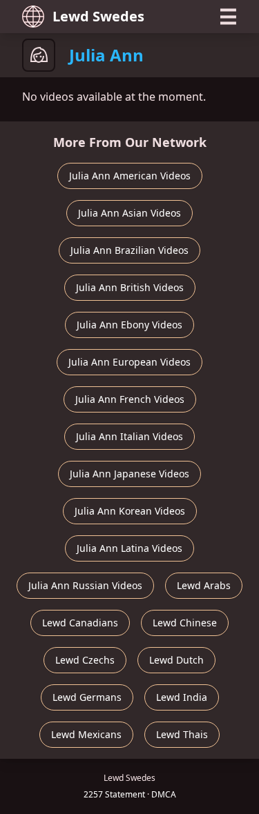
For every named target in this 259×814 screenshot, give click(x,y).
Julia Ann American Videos (130, 175)
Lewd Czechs (85, 659)
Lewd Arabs (204, 585)
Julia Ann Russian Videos (85, 585)
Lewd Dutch (176, 659)
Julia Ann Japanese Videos (129, 473)
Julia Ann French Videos (129, 399)
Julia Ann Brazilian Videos (129, 250)
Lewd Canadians (80, 622)
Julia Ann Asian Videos (129, 212)
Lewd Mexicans (86, 734)
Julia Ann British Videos (130, 287)
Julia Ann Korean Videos (130, 510)
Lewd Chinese (185, 622)
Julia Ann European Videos (129, 361)
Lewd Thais (182, 734)
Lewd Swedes (98, 16)
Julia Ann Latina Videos (129, 548)
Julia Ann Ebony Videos (129, 324)
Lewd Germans (87, 697)
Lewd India (181, 697)
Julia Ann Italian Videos (129, 436)
